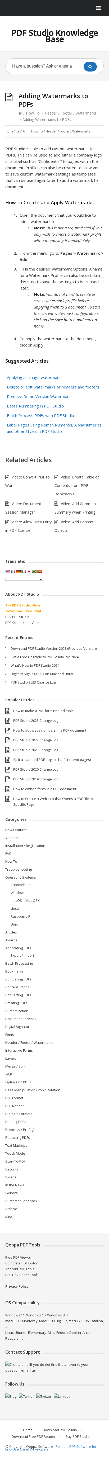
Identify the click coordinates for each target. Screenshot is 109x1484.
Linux (15, 908)
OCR (8, 1074)
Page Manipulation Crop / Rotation (32, 1090)
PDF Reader (14, 1105)
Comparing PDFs (18, 979)
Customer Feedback (21, 1200)
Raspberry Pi (21, 916)
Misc (8, 1216)
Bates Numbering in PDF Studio (35, 406)
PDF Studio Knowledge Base (54, 36)
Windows (18, 892)
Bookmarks (14, 971)
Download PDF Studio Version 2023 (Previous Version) (54, 648)
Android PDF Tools (19, 1269)
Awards (11, 940)
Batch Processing (19, 963)
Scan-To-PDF (15, 1161)
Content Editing (17, 987)
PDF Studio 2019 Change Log (35, 779)
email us (28, 1370)
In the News (14, 1185)
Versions (12, 837)
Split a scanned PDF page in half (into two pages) (52, 759)
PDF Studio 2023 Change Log (33, 682)
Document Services (20, 1018)
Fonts (9, 1034)
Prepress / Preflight (21, 1129)
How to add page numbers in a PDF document (49, 730)
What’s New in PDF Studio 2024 (35, 665)
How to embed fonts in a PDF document (44, 788)
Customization (16, 1010)
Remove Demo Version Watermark (39, 396)
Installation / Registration (25, 845)
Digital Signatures (19, 1026)
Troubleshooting (18, 869)
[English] (7, 571)
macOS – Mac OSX (25, 900)
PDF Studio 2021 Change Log (35, 749)
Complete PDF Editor (21, 1263)
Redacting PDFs (17, 1137)
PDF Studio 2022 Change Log (35, 740)
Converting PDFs (18, 995)
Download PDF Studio (60, 1430)
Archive (11, 1208)
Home (28, 1430)
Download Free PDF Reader (34, 1436)
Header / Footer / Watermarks (71, 113)
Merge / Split (15, 1066)
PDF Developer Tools (22, 1274)
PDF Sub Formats (18, 1113)
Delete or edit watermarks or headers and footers (53, 387)
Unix (14, 924)
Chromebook (21, 884)
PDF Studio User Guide (23, 622)
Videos (10, 1177)
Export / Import (22, 955)
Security (11, 1169)
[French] (13, 571)
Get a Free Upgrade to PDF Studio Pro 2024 (45, 657)
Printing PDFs (15, 1121)
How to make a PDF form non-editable (43, 710)
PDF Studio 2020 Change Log (35, 769)
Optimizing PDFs (18, 1082)
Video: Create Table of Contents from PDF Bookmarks (76, 485)
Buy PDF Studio (17, 616)
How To (33, 113)
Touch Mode (15, 1153)
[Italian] (23, 571)
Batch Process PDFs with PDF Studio (40, 415)
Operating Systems (20, 877)
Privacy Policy (17, 1286)
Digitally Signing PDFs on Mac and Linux (42, 673)
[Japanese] (28, 571)
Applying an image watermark (34, 377)
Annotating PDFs (18, 948)
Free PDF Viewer (18, 1257)
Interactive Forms (19, 1050)
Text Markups (16, 1145)
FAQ (8, 853)
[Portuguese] (34, 571)
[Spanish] (39, 571)
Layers (10, 1058)
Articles (11, 932)
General (12, 1193)
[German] (18, 571)
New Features (16, 829)
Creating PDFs (16, 1003)
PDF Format (14, 1098)
